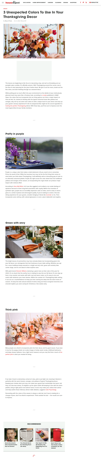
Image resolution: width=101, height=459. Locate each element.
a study (44, 95)
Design (65, 2)
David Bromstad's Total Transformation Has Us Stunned (11, 445)
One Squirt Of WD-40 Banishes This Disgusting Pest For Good (41, 446)
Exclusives (27, 2)
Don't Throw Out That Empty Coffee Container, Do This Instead (56, 446)
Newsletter (94, 2)
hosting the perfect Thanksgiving (15, 106)
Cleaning (58, 2)
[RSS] (86, 2)
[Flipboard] (83, 2)
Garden (50, 2)
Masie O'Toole (8, 21)
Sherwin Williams (21, 271)
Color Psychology (50, 390)
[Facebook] (80, 2)
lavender (49, 195)
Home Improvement (39, 2)
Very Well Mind (18, 186)
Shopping (73, 2)
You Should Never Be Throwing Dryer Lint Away (25, 445)
